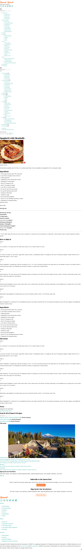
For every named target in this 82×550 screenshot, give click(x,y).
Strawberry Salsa (4, 421)
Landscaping (7, 27)
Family (5, 38)
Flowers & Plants (7, 28)
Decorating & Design (8, 22)
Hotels (5, 54)
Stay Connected (3, 131)
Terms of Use (24, 546)
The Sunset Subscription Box (10, 62)
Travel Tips (3, 461)
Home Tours (6, 21)
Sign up (2, 475)
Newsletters (4, 64)
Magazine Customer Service (8, 129)
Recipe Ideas (7, 15)
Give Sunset (4, 65)
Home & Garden (5, 20)
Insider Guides (7, 42)
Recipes (2, 464)
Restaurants (6, 17)
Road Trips (6, 48)
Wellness (6, 37)
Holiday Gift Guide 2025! (9, 58)
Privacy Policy (34, 546)
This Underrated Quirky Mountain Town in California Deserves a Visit (15, 459)
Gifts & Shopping (7, 35)
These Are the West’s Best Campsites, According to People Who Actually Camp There (18, 469)
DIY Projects (6, 25)
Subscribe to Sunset (7, 523)
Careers (4, 537)
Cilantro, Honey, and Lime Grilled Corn (10, 417)
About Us (4, 521)
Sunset (2, 503)
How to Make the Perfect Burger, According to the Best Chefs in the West (15, 466)
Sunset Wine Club (8, 61)
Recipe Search (7, 14)
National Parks (7, 52)
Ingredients (3, 411)
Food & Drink (4, 12)
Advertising (5, 535)
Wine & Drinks (7, 18)
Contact (2, 532)
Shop (3, 57)
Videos (5, 40)
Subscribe (4, 128)
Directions (9, 411)
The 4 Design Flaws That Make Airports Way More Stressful (13, 462)
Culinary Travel (7, 55)
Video (3, 515)
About (1, 518)
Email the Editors (6, 539)
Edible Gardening (7, 31)
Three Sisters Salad (5, 419)
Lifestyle (4, 34)
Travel (3, 41)
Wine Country (7, 47)
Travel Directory (7, 44)
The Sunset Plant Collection (9, 527)
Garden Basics (7, 24)
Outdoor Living (7, 30)
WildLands (6, 45)
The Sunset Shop (7, 60)
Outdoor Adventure (8, 50)
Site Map (4, 529)
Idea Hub (4, 32)
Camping (6, 51)
